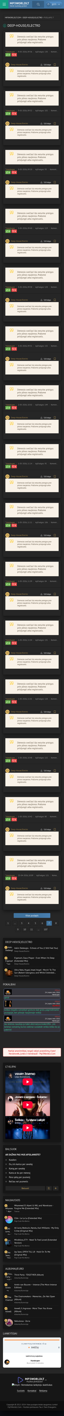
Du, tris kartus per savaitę (20, 1164)
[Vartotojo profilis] (7, 1362)
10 (25, 929)
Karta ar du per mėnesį (19, 1172)
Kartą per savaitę (16, 1168)
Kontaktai (32, 1390)
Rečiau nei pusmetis (18, 1181)
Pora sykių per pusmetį (19, 1177)
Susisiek (21, 1390)
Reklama (43, 1390)
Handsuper (10, 51)
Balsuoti (25, 1188)
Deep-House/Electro (19, 64)
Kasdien (12, 1159)
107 (45, 929)
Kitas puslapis (32, 915)
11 (31, 929)
